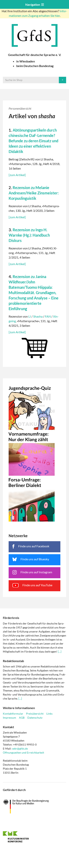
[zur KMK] (34, 836)
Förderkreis (11, 618)
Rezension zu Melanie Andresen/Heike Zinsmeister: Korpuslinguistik (34, 193)
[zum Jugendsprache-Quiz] (34, 407)
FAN (48, 316)
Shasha (38, 316)
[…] (59, 651)
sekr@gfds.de (20, 748)
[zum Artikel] (17, 175)
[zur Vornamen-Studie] (34, 453)
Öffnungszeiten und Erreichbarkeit (23, 752)
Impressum (9, 717)
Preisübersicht (35, 713)
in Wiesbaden (25, 61)
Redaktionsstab (13, 661)
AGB (22, 717)
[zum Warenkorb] (34, 347)
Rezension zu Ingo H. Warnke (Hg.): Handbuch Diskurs (29, 235)
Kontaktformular (13, 713)
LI (29, 316)
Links (49, 713)
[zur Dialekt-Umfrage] (34, 499)
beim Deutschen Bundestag (34, 66)
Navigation (33, 4)
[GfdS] (34, 35)
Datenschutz (34, 717)
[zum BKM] (34, 806)
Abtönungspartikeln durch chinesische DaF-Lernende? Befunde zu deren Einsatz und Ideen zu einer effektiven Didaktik (33, 141)
